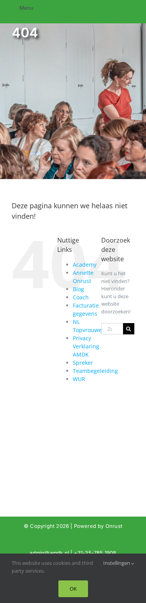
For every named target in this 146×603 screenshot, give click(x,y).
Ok (73, 588)
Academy (85, 264)
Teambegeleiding (95, 370)
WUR (79, 379)
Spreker (83, 362)
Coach (81, 297)
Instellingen (117, 562)
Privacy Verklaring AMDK (86, 346)
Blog (78, 289)
